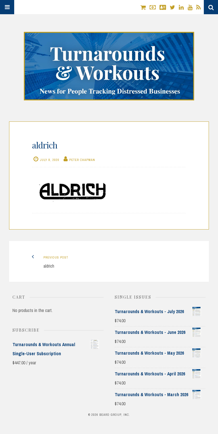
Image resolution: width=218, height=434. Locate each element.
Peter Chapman (82, 160)
